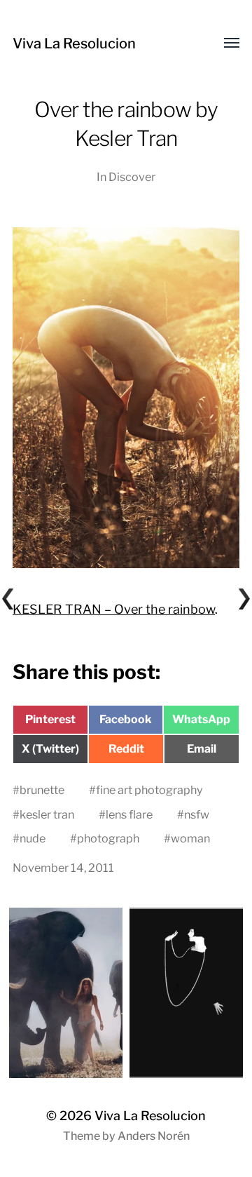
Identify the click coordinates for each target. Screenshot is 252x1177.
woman (190, 838)
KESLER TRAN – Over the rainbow (114, 609)
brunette (42, 790)
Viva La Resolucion (74, 43)
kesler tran (47, 814)
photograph (108, 838)
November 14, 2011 (63, 868)
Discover (131, 177)
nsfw (196, 814)
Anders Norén (154, 1136)
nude (33, 838)
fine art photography (149, 790)
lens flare (129, 814)
